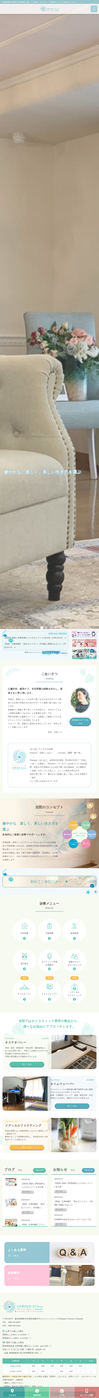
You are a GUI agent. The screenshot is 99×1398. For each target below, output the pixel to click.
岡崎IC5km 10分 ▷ (16, 1334)
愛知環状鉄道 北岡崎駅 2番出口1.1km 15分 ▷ (27, 1346)
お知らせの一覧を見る (57, 633)
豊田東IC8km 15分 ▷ (16, 1338)
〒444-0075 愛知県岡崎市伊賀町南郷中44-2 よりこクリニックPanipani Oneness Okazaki (42, 1319)
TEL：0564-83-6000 (11, 1322)
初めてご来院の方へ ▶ (49, 881)
